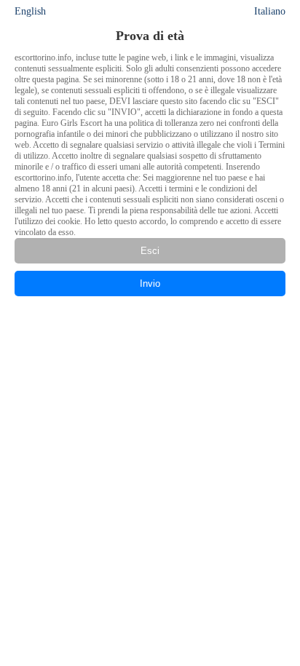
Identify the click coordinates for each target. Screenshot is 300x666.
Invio (150, 283)
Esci (150, 250)
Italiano (269, 11)
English (30, 11)
